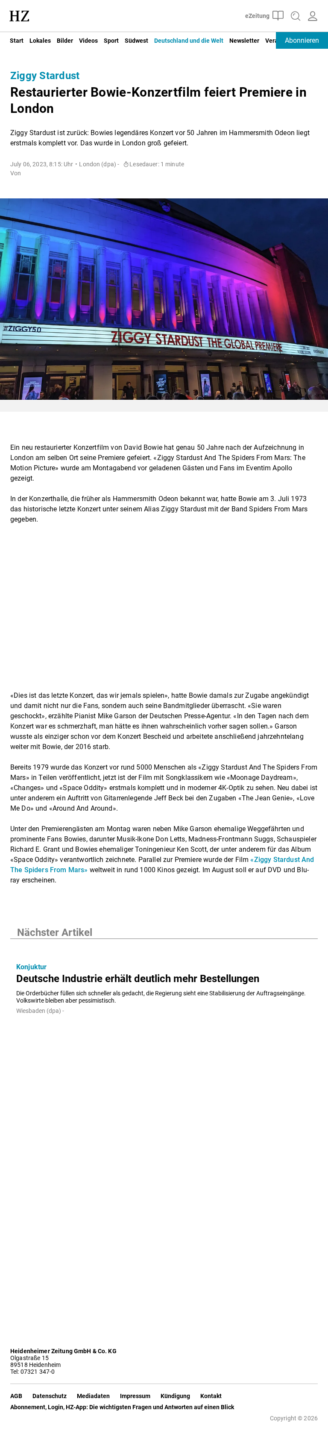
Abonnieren (302, 40)
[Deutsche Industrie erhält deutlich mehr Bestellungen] (164, 947)
